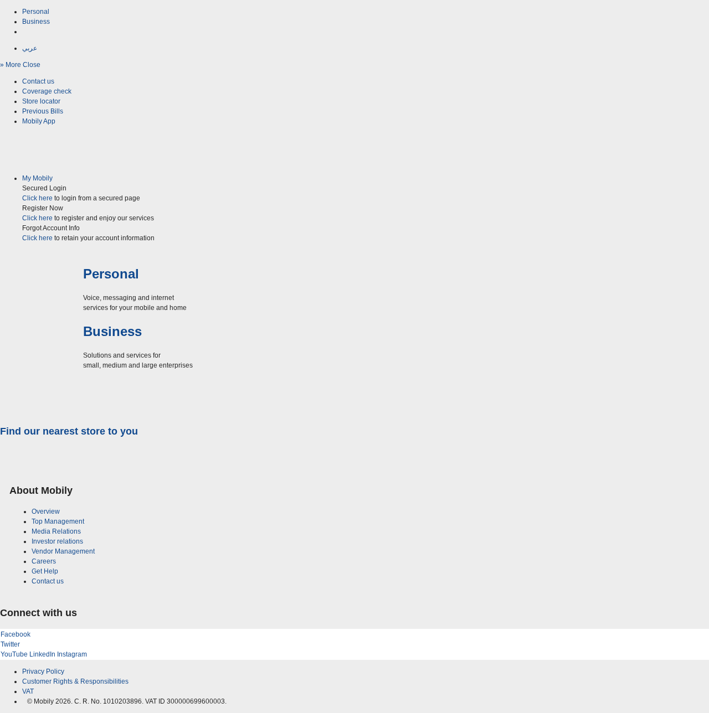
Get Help (45, 571)
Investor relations (57, 541)
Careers (44, 561)
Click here (37, 198)
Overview (46, 511)
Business (36, 21)
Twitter (10, 644)
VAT (28, 691)
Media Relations (56, 531)
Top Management (58, 521)
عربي (29, 48)
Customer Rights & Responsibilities (75, 681)
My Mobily (37, 178)
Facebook (15, 634)
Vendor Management (63, 551)
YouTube (14, 654)
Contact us (48, 581)
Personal (35, 12)
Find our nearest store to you (69, 431)
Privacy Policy (43, 671)
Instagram (72, 654)
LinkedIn (42, 654)
